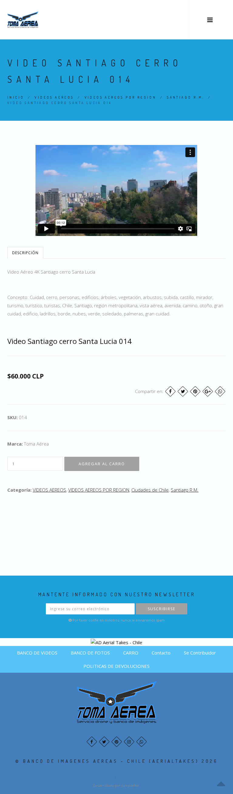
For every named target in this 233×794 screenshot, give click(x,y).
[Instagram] (129, 741)
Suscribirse (161, 608)
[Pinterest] (195, 391)
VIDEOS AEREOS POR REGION (121, 97)
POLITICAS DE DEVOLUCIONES (116, 666)
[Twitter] (183, 391)
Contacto (161, 653)
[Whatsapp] (141, 741)
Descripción (25, 252)
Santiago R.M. (185, 97)
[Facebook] (170, 391)
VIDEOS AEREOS (54, 97)
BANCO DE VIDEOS (37, 653)
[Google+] (207, 391)
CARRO (130, 653)
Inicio (15, 97)
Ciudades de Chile (150, 490)
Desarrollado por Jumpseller (116, 785)
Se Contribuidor (200, 653)
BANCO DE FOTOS (90, 653)
